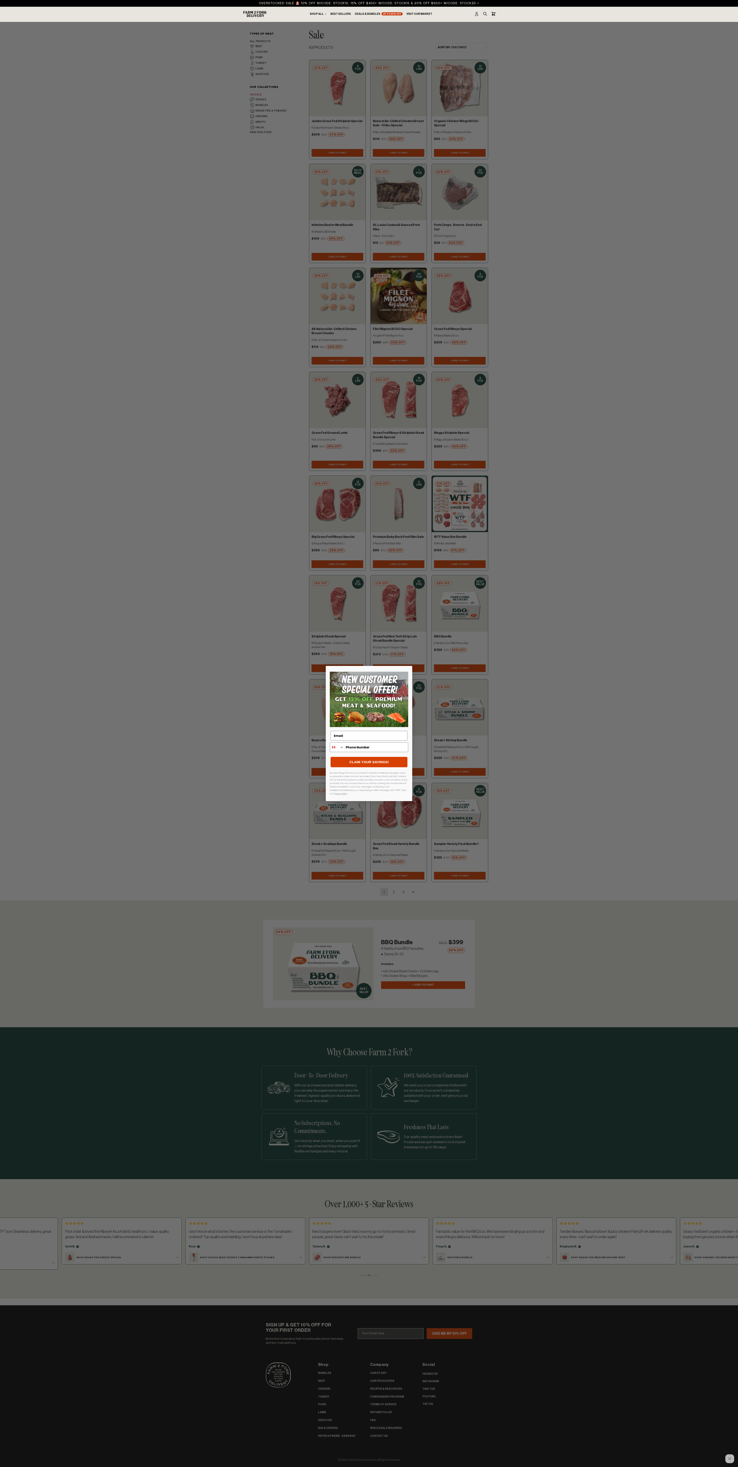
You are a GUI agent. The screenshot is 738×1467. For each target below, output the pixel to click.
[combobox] (337, 747)
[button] (318, 14)
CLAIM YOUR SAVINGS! (369, 762)
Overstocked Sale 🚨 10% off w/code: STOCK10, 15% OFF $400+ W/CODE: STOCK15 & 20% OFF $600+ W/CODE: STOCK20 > (369, 3)
